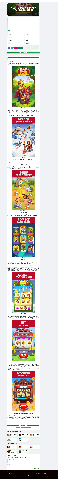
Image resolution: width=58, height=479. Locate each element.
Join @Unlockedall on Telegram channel (24, 427)
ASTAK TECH (27, 35)
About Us (32, 473)
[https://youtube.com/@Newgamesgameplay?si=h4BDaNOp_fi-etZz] (28, 475)
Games (14, 473)
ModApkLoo (10, 1)
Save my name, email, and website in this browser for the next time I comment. (19, 466)
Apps (11, 473)
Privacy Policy (44, 473)
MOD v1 (9, 57)
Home (9, 473)
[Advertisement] (23, 23)
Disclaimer (35, 473)
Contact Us (39, 473)
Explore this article (11, 61)
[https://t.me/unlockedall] (29, 475)
